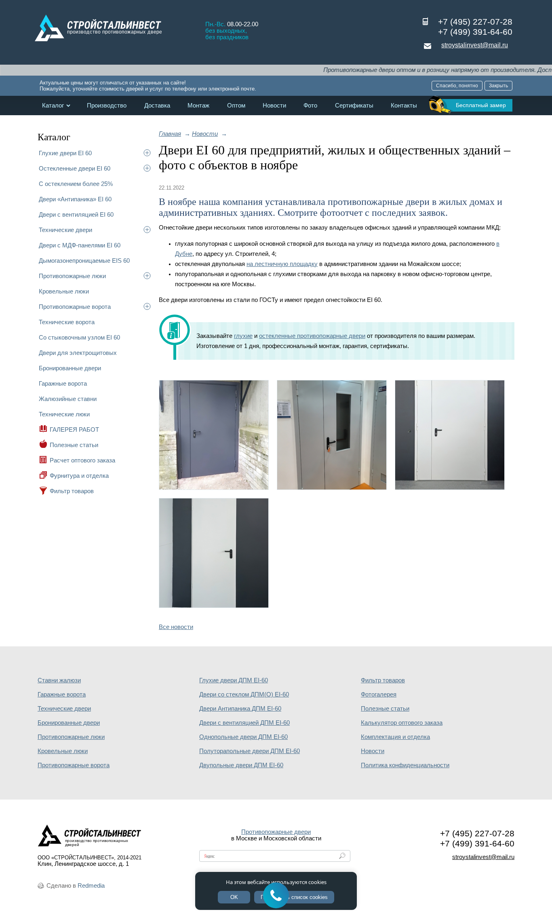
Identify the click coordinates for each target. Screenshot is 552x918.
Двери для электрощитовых (78, 352)
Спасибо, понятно (457, 86)
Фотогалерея (378, 694)
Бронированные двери (70, 368)
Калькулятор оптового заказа (401, 723)
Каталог (53, 105)
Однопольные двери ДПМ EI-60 (243, 737)
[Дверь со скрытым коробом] (213, 605)
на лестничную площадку (282, 264)
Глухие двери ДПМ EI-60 (233, 680)
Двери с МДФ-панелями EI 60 (79, 245)
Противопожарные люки (72, 275)
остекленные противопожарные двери (312, 336)
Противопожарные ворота (75, 306)
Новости (274, 105)
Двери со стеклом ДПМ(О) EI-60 (244, 694)
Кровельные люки (64, 291)
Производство (106, 105)
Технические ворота (67, 322)
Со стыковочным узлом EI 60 (79, 337)
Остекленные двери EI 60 (74, 168)
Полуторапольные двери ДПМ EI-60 (249, 751)
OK (234, 897)
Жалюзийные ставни (68, 398)
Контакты (404, 105)
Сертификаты (354, 105)
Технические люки (64, 414)
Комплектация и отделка (395, 737)
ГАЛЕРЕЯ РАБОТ (74, 429)
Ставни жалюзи (59, 680)
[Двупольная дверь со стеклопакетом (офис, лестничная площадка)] (331, 487)
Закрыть (498, 86)
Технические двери (65, 229)
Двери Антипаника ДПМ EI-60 (240, 708)
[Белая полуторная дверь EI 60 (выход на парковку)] (449, 487)
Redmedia (91, 885)
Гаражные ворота (63, 383)
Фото (310, 105)
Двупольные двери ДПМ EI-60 (241, 765)
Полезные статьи (74, 444)
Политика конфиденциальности (405, 765)
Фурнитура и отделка (79, 475)
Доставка (157, 105)
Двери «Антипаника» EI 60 (75, 199)
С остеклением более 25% (76, 183)
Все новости (176, 627)
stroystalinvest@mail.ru (474, 45)
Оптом (236, 105)
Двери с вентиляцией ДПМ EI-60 (244, 723)
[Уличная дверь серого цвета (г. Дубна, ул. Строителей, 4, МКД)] (213, 487)
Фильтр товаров (72, 490)
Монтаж (198, 105)
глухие (243, 336)
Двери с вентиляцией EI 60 (76, 214)
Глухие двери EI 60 (65, 153)
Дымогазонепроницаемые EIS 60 (84, 260)
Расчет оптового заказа (82, 460)
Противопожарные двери (276, 832)
